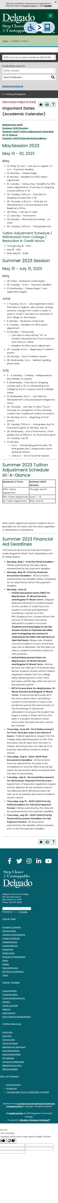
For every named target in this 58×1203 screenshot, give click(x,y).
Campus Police (9, 931)
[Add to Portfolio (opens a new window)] (40, 104)
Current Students (10, 994)
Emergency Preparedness (14, 957)
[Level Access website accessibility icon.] (39, 27)
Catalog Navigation (15, 94)
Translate (23, 912)
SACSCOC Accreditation (13, 971)
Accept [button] (48, 6)
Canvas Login (8, 1039)
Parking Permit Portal (11, 1054)
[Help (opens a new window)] (53, 104)
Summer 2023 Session (15, 128)
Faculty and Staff (10, 1005)
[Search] (53, 77)
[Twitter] (19, 861)
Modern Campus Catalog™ (35, 1120)
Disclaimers (7, 949)
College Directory (9, 942)
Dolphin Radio (8, 953)
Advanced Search (12, 86)
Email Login (7, 1032)
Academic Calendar (11, 927)
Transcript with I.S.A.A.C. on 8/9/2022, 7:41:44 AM (27, 1092)
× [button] (55, 2)
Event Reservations (10, 1051)
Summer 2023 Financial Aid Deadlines (24, 138)
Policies (5, 964)
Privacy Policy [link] (29, 5)
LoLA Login (6, 1036)
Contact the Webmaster (13, 1062)
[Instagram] (29, 861)
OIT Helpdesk (8, 1058)
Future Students (9, 991)
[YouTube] (48, 861)
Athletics (6, 1002)
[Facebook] (9, 861)
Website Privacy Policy (12, 1065)
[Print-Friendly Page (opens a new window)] (47, 104)
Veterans (6, 1009)
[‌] (19, 22)
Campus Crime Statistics (13, 934)
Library (5, 960)
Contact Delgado (10, 946)
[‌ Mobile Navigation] (50, 15)
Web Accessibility (10, 1069)
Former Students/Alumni (13, 998)
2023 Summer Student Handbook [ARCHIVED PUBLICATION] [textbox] (29, 57)
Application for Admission (14, 1047)
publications (16, 1113)
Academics (11, 1088)
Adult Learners (8, 1013)
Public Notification (10, 968)
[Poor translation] (11, 1140)
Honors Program (13, 1085)
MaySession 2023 (12, 124)
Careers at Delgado (11, 938)
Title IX (5, 975)
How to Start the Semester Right (16, 1017)
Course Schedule (10, 1043)
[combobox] (29, 57)
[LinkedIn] (38, 861)
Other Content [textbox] (11, 70)
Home (5, 41)
